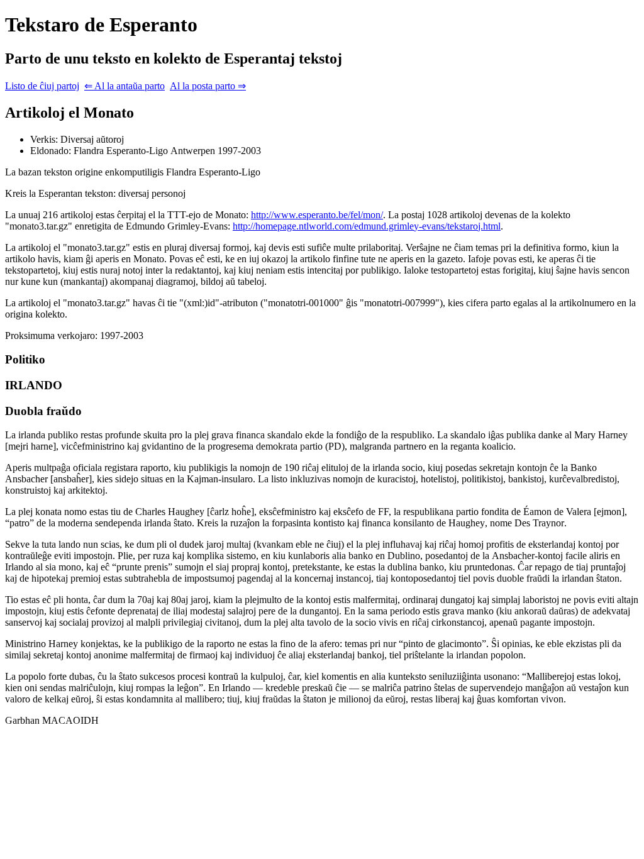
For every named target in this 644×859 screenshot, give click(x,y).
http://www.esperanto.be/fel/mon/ (317, 214)
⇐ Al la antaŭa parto (124, 85)
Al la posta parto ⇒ (208, 85)
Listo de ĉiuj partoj (42, 85)
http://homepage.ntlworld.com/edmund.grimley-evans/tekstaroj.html (367, 226)
